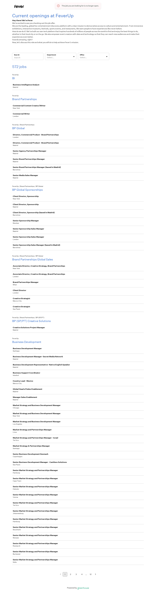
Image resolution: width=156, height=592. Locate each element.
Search (16, 55)
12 (90, 574)
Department (51, 55)
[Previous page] (60, 574)
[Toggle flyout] (74, 56)
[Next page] (95, 574)
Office (82, 55)
